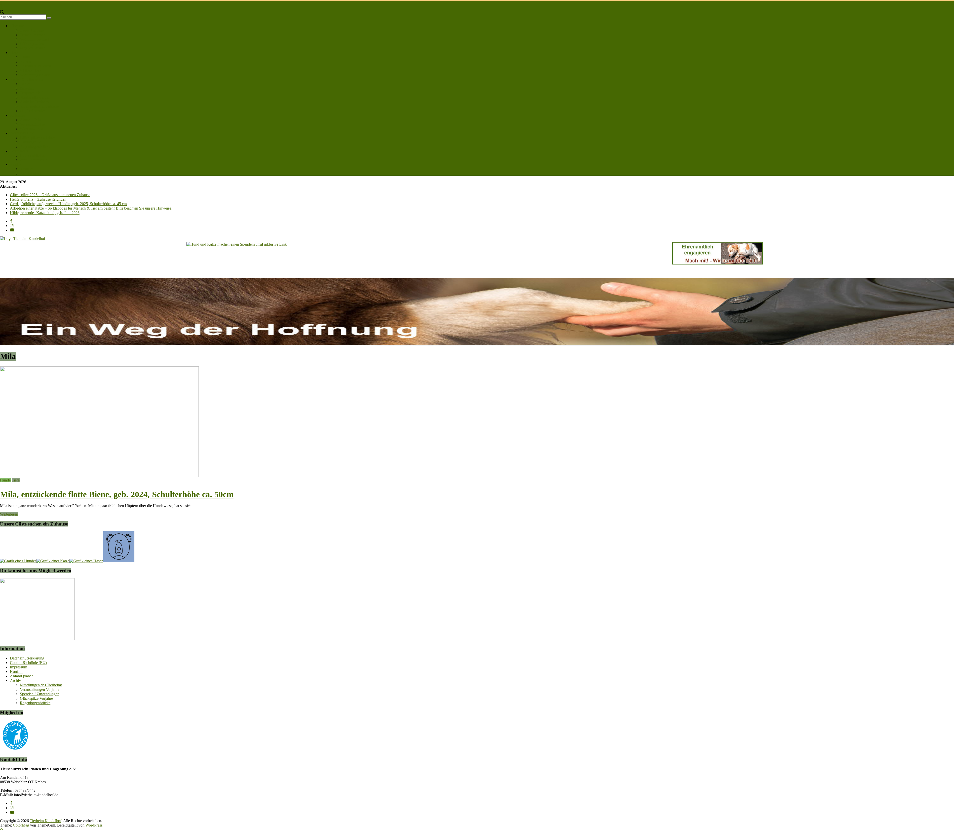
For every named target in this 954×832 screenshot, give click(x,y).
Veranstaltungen (32, 124)
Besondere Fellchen (35, 66)
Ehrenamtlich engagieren (39, 106)
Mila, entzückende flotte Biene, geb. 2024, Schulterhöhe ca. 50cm (117, 494)
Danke (25, 84)
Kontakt (16, 164)
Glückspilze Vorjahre (36, 698)
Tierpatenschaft (32, 93)
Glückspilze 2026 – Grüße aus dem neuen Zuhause (50, 195)
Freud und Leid (22, 133)
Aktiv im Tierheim (34, 102)
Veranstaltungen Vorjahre (39, 689)
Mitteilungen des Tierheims (41, 685)
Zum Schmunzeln (34, 160)
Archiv (15, 680)
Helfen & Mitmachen (26, 79)
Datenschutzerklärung (27, 658)
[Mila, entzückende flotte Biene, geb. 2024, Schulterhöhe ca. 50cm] (99, 476)
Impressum (18, 667)
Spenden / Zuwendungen (39, 694)
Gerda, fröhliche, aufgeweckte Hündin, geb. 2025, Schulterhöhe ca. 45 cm (68, 204)
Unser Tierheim (32, 30)
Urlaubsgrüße (30, 142)
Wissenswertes (31, 129)
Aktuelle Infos (31, 120)
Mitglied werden (33, 48)
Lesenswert (19, 151)
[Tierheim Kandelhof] (2, 3)
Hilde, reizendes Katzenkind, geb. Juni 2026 (45, 213)
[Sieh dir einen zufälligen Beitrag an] (2, 7)
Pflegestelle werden (35, 97)
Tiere (14, 52)
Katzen (25, 61)
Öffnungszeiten (32, 44)
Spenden (27, 88)
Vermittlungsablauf (34, 39)
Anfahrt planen (31, 173)
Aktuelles (17, 115)
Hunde (25, 57)
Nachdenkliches (32, 155)
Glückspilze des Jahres (37, 137)
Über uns (17, 26)
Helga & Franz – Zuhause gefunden (38, 199)
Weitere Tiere (30, 70)
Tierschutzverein (33, 35)
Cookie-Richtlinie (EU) (28, 662)
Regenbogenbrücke (35, 146)
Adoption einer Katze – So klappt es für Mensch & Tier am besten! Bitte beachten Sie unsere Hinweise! (91, 208)
